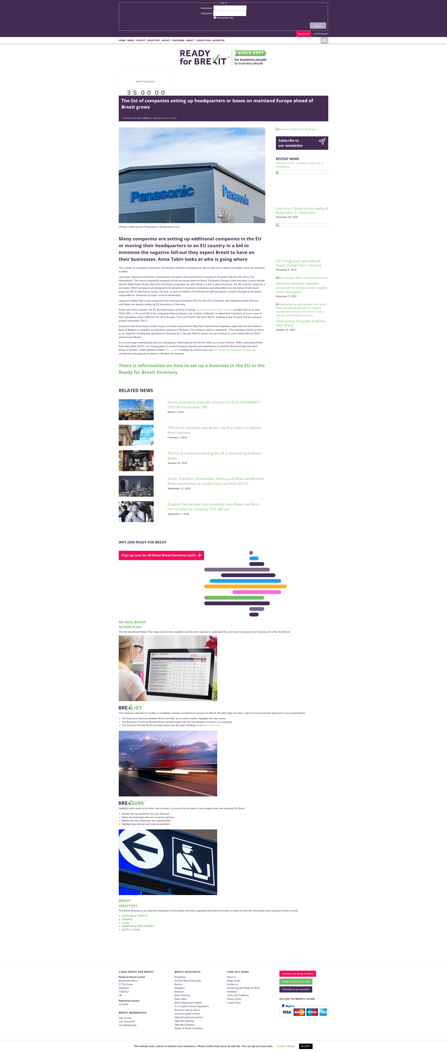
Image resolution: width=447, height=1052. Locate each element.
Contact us (232, 984)
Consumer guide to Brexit (187, 1013)
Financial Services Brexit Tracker (214, 309)
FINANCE (127, 919)
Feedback (232, 991)
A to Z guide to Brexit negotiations (192, 1006)
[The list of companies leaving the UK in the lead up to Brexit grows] (136, 460)
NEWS (301, 163)
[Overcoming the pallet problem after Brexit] (302, 310)
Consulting (203, 40)
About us (231, 977)
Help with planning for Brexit (189, 1017)
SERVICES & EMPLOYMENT (138, 926)
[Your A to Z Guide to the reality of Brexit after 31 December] (302, 188)
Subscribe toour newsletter (291, 143)
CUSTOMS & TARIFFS (134, 915)
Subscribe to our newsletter (296, 989)
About (190, 40)
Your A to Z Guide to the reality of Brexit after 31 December (302, 210)
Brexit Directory (212, 725)
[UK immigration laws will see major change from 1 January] (302, 240)
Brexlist (178, 984)
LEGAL (126, 922)
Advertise (218, 40)
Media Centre (233, 980)
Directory (153, 40)
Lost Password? (320, 34)
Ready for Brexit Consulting (188, 1028)
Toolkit (140, 40)
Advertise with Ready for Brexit (297, 973)
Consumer (177, 40)
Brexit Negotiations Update (188, 1002)
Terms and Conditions (238, 995)
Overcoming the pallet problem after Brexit (300, 323)
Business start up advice (187, 1010)
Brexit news (169, 118)
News (130, 40)
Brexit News (181, 999)
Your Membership (127, 1025)
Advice (166, 40)
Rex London (171, 349)
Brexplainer (180, 977)
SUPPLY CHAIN (131, 929)
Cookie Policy (234, 1002)
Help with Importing (184, 1021)
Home (122, 40)
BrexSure (179, 991)
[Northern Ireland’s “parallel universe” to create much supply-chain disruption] (302, 278)
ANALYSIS (314, 163)
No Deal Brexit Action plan (188, 980)
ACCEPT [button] (305, 1046)
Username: (207, 8)
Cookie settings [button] (286, 1046)
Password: (207, 13)
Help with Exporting (184, 1024)
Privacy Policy (234, 999)
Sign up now (304, 34)
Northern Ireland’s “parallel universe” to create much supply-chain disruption (302, 287)
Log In (318, 25)
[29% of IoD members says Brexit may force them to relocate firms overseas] (136, 435)
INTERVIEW (282, 166)
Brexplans (180, 988)
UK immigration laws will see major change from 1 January (298, 263)
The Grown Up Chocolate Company (233, 349)
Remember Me (225, 17)
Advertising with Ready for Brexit (243, 988)
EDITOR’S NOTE (285, 163)
